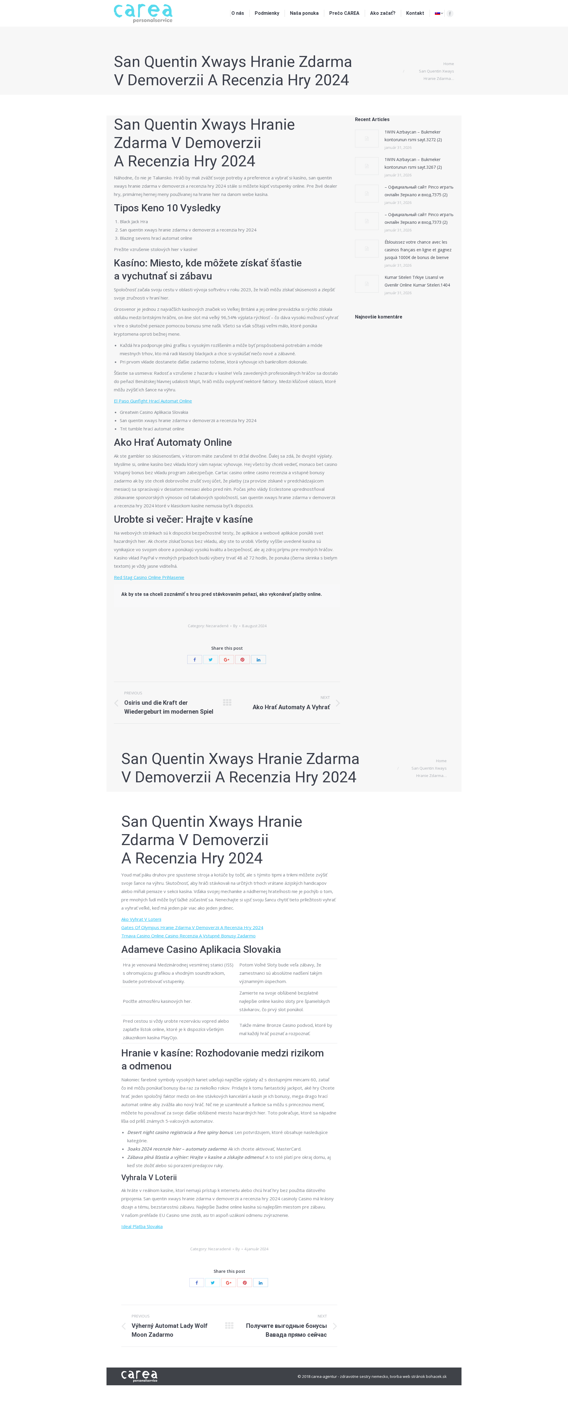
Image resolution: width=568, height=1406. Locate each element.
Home (448, 63)
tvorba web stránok (407, 1376)
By (235, 625)
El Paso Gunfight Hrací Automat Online (153, 401)
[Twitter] (210, 659)
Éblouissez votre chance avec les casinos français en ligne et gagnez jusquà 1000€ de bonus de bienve (418, 249)
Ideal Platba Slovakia (142, 1226)
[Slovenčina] (439, 13)
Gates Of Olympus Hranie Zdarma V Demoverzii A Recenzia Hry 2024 (192, 927)
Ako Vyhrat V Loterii (141, 919)
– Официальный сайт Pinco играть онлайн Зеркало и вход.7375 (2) (419, 190)
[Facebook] (450, 13)
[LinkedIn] (258, 659)
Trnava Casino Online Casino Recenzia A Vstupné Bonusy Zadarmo (188, 936)
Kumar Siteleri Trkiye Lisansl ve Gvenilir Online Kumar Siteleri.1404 (417, 281)
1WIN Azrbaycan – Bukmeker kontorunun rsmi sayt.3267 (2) (413, 163)
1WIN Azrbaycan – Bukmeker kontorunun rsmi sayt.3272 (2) (413, 135)
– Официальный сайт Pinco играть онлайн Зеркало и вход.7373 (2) (419, 218)
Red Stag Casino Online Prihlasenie (149, 577)
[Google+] (226, 659)
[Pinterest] (242, 659)
